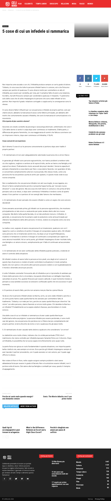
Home (4, 10)
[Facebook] (4, 77)
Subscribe (104, 75)
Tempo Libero (41, 4)
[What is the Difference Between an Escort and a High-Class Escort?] (37, 418)
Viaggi (81, 4)
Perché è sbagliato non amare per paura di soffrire (59, 429)
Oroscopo (54, 4)
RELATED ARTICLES (11, 406)
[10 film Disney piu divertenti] (44, 464)
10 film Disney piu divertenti (58, 462)
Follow (88, 75)
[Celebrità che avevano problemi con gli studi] (81, 135)
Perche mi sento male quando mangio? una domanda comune (17, 397)
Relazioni (65, 4)
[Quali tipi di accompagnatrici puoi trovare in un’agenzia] (13, 418)
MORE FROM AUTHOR (28, 406)
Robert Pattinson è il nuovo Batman (96, 144)
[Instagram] (10, 479)
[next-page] (7, 436)
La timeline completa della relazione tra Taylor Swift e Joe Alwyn (98, 113)
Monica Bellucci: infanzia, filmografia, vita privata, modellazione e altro (98, 124)
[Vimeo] (22, 479)
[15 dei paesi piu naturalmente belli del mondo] (44, 475)
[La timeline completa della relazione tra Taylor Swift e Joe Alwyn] (81, 114)
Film (19, 4)
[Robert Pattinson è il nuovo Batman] (81, 145)
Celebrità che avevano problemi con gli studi (97, 133)
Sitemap (90, 499)
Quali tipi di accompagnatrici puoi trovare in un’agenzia (11, 429)
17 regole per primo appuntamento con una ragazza (60, 484)
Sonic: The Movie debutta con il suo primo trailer (57, 397)
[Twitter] (9, 77)
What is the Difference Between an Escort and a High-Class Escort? (36, 429)
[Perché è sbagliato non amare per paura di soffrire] (61, 418)
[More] (24, 77)
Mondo (90, 4)
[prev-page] (3, 436)
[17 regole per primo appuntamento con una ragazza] (44, 485)
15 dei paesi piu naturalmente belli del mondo (60, 474)
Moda (74, 4)
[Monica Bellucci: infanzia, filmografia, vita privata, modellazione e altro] (81, 124)
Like (80, 75)
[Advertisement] (55, 59)
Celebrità (28, 4)
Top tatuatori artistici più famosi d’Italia (98, 102)
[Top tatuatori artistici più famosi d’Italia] (81, 104)
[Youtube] (28, 479)
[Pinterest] (14, 77)
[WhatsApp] (19, 77)
